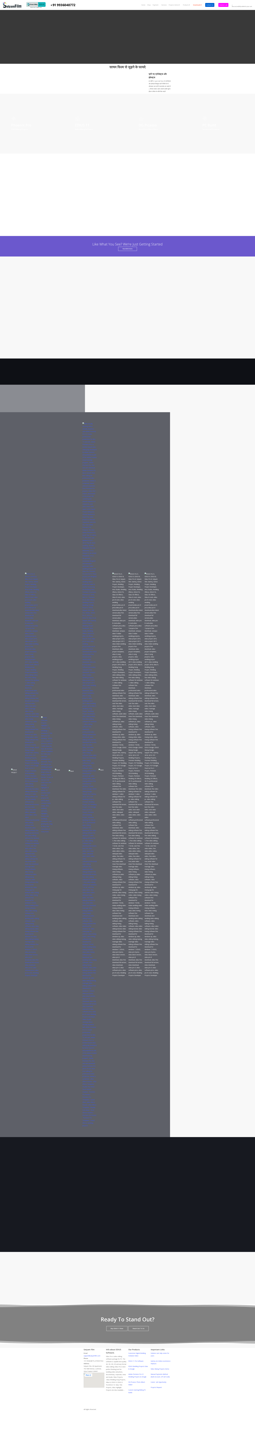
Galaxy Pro (142, 1290)
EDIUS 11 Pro (135, 1296)
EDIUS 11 (89, 330)
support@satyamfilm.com (92, 1356)
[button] (127, 1437)
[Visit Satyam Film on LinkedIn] (85, 1407)
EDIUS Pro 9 (139, 1293)
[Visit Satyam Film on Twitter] (85, 1392)
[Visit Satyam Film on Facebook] (85, 1390)
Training (138, 1284)
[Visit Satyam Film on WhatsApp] (85, 1404)
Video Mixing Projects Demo (160, 1369)
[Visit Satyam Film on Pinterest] (85, 1401)
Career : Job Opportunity (158, 1382)
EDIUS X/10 (97, 330)
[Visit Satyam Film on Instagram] (85, 1395)
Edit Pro (131, 1293)
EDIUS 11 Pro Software (135, 1361)
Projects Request (156, 1387)
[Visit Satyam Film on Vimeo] (85, 1398)
